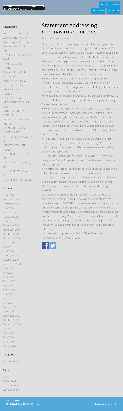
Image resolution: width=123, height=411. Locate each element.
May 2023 (8, 272)
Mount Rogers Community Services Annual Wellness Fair (17, 46)
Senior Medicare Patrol (15, 33)
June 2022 (8, 294)
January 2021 (10, 311)
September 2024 (12, 238)
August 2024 (9, 242)
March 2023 (9, 281)
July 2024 (7, 247)
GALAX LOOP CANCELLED (17, 179)
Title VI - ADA (113, 11)
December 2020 (11, 315)
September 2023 (12, 264)
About (8, 400)
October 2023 (10, 259)
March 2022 (9, 298)
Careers (15, 400)
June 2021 (8, 302)
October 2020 (10, 320)
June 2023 (8, 268)
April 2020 (8, 341)
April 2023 (8, 277)
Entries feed (9, 381)
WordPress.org (11, 389)
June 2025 (8, 208)
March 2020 (9, 345)
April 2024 (8, 251)
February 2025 (11, 216)
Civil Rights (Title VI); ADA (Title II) (19, 404)
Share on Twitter (53, 245)
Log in (6, 377)
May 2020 (8, 337)
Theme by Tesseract (104, 404)
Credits (24, 400)
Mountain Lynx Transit (109, 5)
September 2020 (12, 324)
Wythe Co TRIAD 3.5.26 (15, 37)
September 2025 (12, 203)
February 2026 (11, 199)
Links (37, 404)
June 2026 (8, 195)
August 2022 (9, 290)
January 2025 (10, 221)
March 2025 (9, 212)
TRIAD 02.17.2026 (12, 63)
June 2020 (8, 333)
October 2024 (10, 234)
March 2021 (9, 307)
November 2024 (11, 229)
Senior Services (98, 11)
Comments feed (11, 385)
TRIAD (6, 68)
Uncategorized (11, 361)
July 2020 (7, 328)
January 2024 (10, 255)
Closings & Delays (12, 98)
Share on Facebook (45, 245)
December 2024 (11, 225)
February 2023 (11, 285)
